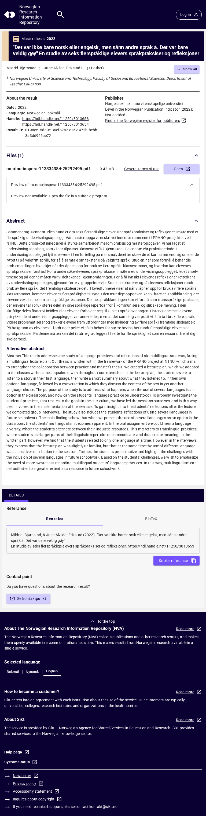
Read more (185, 629)
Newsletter (22, 776)
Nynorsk (32, 672)
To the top (106, 621)
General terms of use (141, 169)
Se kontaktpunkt (31, 598)
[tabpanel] (103, 541)
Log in (185, 14)
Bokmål (13, 672)
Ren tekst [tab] (54, 519)
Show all (190, 69)
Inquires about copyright (33, 799)
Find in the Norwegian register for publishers (142, 120)
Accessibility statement (32, 791)
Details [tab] (16, 495)
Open (178, 169)
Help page (13, 752)
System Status (17, 762)
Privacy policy (24, 783)
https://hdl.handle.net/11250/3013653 (55, 119)
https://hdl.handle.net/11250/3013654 (55, 124)
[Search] (60, 14)
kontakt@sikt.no (103, 806)
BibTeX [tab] (151, 519)
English (52, 671)
